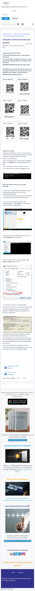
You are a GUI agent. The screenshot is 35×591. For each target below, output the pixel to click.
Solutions (20, 572)
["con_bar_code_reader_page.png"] (17, 332)
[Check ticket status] (18, 24)
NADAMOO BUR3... (14, 366)
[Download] (13, 304)
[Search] (14, 24)
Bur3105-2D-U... (13, 372)
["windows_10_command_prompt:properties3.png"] (17, 298)
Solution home (7, 34)
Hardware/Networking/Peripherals (14, 36)
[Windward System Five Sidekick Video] (17, 456)
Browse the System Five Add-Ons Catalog (17, 541)
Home (13, 572)
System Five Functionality (22, 34)
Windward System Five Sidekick (17, 446)
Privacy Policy (28, 583)
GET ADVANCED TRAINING (17, 440)
